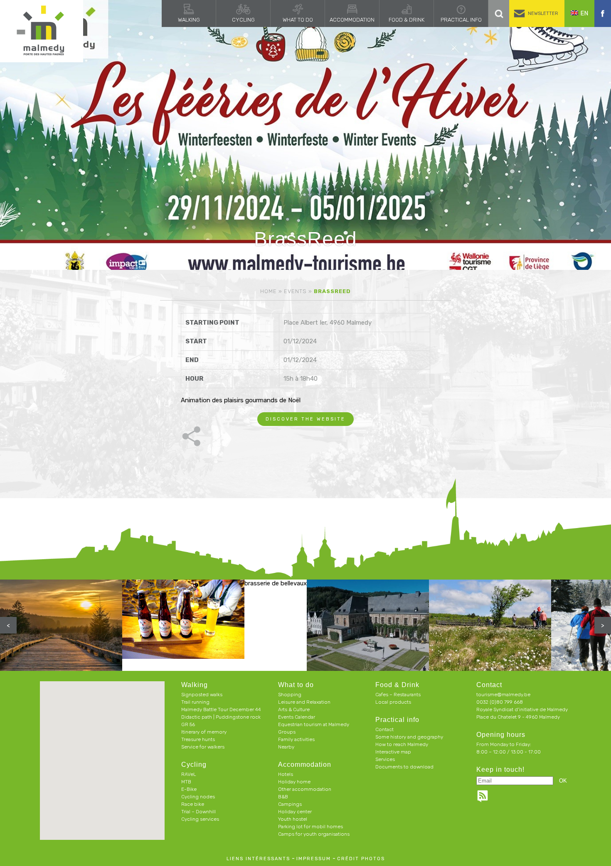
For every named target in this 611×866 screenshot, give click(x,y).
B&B (283, 797)
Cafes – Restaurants (398, 694)
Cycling (243, 20)
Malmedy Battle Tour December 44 (221, 709)
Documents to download (404, 767)
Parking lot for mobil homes (310, 826)
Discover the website (305, 419)
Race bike (192, 804)
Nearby (286, 747)
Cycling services (200, 819)
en (584, 13)
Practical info (461, 20)
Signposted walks (201, 694)
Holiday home (294, 782)
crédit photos (361, 858)
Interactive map (393, 752)
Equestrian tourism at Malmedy (313, 724)
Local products (393, 702)
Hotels (285, 774)
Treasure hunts (198, 739)
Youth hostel (292, 819)
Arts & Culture (294, 709)
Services (385, 759)
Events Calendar (296, 717)
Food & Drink (406, 20)
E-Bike (189, 789)
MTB (186, 782)
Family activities (296, 739)
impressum (313, 858)
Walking (189, 20)
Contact (384, 729)
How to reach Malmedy (401, 744)
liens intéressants (258, 858)
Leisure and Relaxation (304, 702)
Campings (290, 804)
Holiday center (295, 812)
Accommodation (352, 20)
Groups (287, 732)
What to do (298, 20)
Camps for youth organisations (314, 834)
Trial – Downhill (198, 812)
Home (268, 291)
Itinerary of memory (204, 732)
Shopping (289, 694)
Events (295, 291)
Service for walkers (202, 747)
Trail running (195, 702)
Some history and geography (409, 737)
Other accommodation (304, 789)
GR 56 (188, 724)
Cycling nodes (198, 797)
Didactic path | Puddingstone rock (221, 717)
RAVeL (188, 774)
